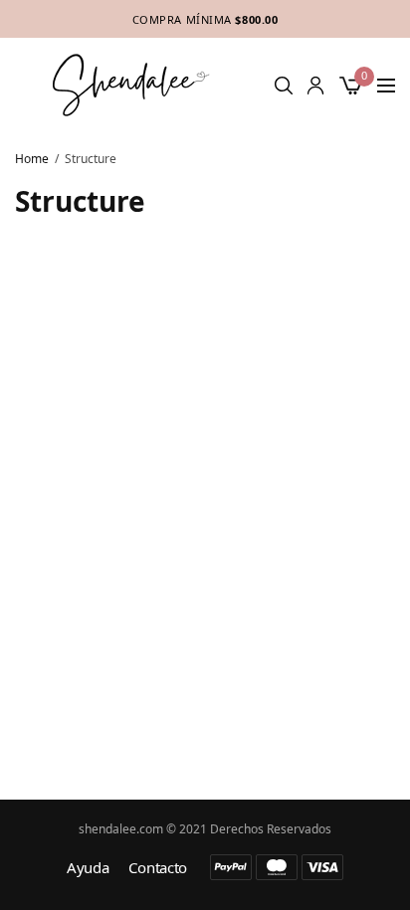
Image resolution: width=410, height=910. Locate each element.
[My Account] (315, 85)
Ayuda (88, 867)
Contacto (157, 867)
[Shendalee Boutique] (131, 85)
